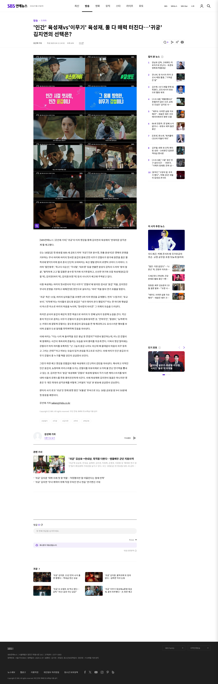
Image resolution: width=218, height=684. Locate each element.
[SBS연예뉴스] (17, 6)
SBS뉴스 (174, 6)
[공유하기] (172, 42)
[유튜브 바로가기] (96, 672)
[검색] (208, 6)
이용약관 (34, 672)
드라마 (44, 20)
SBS (165, 6)
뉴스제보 (11, 672)
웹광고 (23, 672)
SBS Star (184, 6)
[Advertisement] (85, 610)
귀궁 (35, 568)
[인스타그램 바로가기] (102, 672)
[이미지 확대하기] (37, 226)
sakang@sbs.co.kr (60, 403)
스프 (192, 6)
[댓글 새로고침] (41, 525)
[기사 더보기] (39, 568)
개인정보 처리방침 (51, 672)
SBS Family (169, 648)
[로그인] (201, 6)
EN (80, 43)
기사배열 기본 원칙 (92, 657)
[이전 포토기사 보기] (179, 347)
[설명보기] (162, 56)
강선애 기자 (37, 43)
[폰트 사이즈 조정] (177, 42)
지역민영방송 (195, 648)
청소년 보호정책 (71, 672)
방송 (35, 20)
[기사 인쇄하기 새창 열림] (182, 42)
